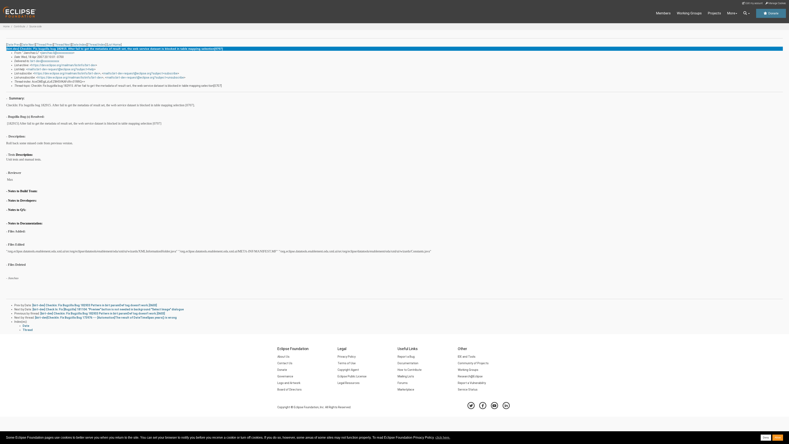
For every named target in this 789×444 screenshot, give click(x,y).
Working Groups (689, 13)
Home (6, 26)
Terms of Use (347, 363)
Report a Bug (406, 356)
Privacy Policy (347, 356)
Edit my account (754, 3)
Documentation (408, 363)
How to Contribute (410, 369)
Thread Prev (44, 44)
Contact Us (284, 363)
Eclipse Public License (352, 376)
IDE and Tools (466, 356)
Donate (773, 13)
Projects (714, 13)
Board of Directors (289, 389)
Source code (35, 26)
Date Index (79, 44)
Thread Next (62, 44)
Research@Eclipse (470, 376)
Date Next (28, 44)
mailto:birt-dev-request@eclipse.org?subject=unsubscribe (145, 77)
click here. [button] (442, 437)
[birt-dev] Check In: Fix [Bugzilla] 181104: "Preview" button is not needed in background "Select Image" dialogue (108, 309)
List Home (114, 44)
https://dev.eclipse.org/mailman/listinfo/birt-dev (63, 65)
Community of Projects (473, 363)
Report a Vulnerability (472, 383)
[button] (746, 13)
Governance (285, 376)
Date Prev (13, 44)
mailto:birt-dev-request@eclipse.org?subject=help (61, 69)
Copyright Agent (348, 369)
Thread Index (96, 44)
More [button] (731, 13)
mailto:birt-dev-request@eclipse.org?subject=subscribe (140, 73)
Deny (766, 437)
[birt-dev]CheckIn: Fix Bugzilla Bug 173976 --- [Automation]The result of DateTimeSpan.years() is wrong (106, 317)
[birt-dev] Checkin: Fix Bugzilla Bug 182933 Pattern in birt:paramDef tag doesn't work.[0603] (94, 305)
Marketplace (406, 389)
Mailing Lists (406, 376)
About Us (283, 356)
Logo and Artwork (288, 383)
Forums (403, 383)
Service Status (468, 389)
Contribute (19, 26)
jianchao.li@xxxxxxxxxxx (57, 52)
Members (663, 13)
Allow (778, 437)
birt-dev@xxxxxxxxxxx (44, 61)
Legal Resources (349, 383)
